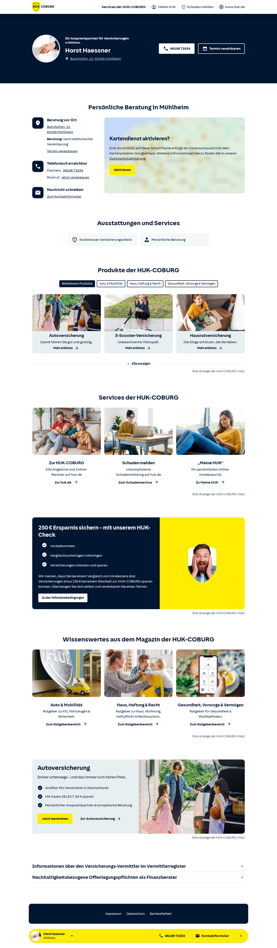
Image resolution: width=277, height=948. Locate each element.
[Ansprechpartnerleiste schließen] (241, 936)
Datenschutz (136, 913)
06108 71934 (180, 49)
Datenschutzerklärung (127, 159)
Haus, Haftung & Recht (145, 283)
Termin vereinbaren (224, 49)
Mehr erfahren (63, 348)
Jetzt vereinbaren (75, 177)
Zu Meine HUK (207, 482)
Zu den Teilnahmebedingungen (63, 597)
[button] (138, 363)
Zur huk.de (63, 482)
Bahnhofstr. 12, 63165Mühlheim (95, 59)
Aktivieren (122, 170)
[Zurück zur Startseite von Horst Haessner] (43, 7)
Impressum (113, 913)
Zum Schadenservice (135, 482)
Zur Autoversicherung (97, 819)
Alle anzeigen (141, 363)
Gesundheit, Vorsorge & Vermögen (191, 283)
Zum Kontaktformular (64, 196)
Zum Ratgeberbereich (63, 725)
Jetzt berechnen (55, 819)
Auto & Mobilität (111, 283)
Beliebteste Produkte (77, 283)
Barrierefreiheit (161, 913)
